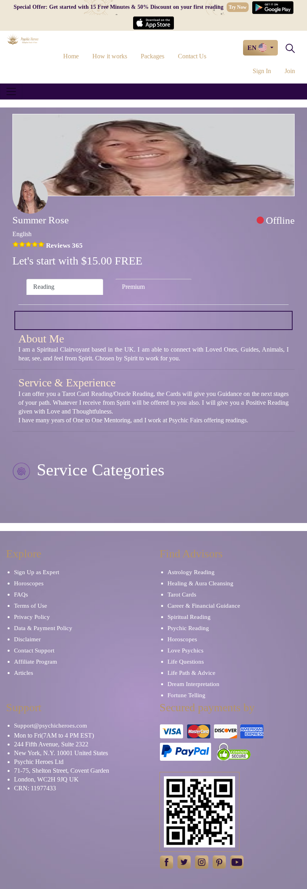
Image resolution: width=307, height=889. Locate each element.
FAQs (21, 594)
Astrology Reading (191, 572)
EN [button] (252, 47)
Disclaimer (27, 639)
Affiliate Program (35, 661)
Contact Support (34, 650)
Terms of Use (30, 606)
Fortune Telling (186, 695)
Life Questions (185, 661)
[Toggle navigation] (11, 91)
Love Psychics (185, 650)
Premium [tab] (133, 286)
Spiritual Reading (189, 617)
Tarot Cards (181, 594)
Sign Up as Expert (36, 572)
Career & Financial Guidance (203, 606)
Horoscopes (29, 583)
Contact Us (192, 56)
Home (71, 56)
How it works (109, 56)
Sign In (262, 71)
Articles (23, 673)
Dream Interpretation (193, 684)
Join (290, 71)
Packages (152, 56)
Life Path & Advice (191, 673)
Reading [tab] (43, 286)
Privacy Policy (32, 617)
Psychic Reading (188, 628)
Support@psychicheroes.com (50, 725)
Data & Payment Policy (43, 628)
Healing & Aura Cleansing (200, 583)
